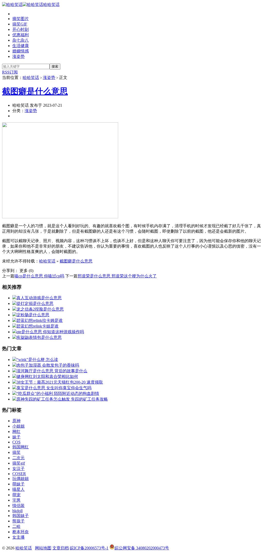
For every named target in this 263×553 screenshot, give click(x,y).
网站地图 (43, 548)
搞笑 (16, 452)
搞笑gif (18, 463)
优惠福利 (20, 35)
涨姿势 (18, 56)
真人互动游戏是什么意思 (39, 298)
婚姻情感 (20, 51)
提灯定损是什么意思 (34, 303)
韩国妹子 (20, 515)
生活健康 (20, 45)
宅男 (16, 500)
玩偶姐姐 (20, 478)
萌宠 (16, 495)
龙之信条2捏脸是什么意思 (40, 309)
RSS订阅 (10, 72)
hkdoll (17, 511)
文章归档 (60, 548)
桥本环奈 (20, 532)
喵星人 (18, 489)
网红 (16, 431)
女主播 (18, 537)
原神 (16, 421)
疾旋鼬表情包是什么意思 (39, 337)
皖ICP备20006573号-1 (89, 548)
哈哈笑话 (51, 4)
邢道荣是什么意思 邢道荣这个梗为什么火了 (117, 276)
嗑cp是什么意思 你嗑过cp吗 (39, 276)
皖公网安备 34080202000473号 (142, 548)
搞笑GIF (19, 24)
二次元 (18, 458)
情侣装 (18, 505)
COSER (19, 474)
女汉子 (18, 468)
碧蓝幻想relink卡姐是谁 (37, 326)
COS (16, 442)
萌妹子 (18, 484)
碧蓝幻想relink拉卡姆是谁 (39, 320)
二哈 (16, 526)
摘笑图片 (20, 18)
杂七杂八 (20, 40)
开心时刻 (20, 29)
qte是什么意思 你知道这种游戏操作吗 (50, 332)
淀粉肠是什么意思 (32, 315)
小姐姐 (18, 426)
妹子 (16, 437)
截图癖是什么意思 (35, 91)
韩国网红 (20, 447)
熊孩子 (18, 521)
